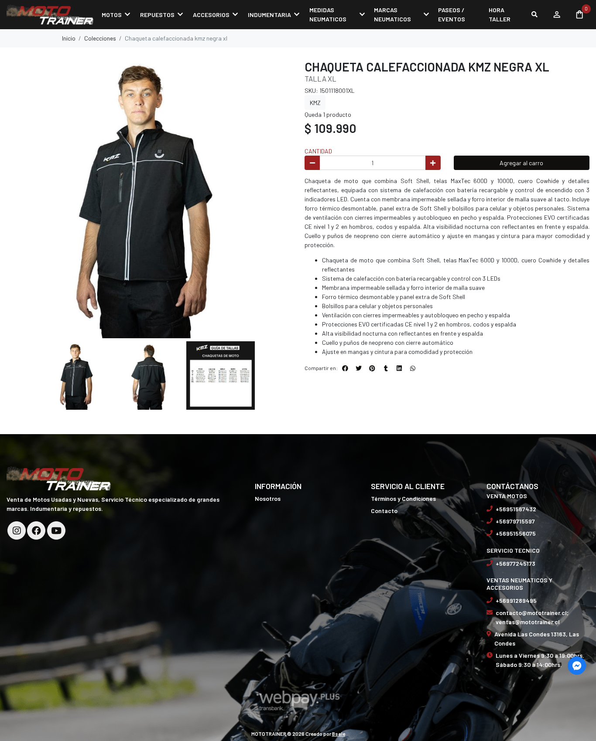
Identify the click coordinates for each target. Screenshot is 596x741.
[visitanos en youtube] (56, 530)
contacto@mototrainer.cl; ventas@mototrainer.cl (532, 617)
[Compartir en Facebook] (345, 368)
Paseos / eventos (451, 14)
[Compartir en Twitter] (359, 368)
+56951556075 (516, 533)
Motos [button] (112, 14)
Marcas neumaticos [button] (392, 14)
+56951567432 (516, 509)
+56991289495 (516, 600)
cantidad (318, 151)
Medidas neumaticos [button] (327, 14)
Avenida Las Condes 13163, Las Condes (536, 638)
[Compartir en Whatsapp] (413, 368)
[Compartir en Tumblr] (386, 368)
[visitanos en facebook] (36, 530)
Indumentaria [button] (269, 14)
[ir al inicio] (59, 478)
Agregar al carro (521, 163)
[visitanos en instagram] (16, 530)
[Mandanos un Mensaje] (577, 665)
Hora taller (499, 14)
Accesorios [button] (211, 14)
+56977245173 (515, 563)
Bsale (338, 734)
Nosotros (268, 498)
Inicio (68, 38)
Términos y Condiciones (403, 498)
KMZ (315, 102)
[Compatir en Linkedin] (399, 368)
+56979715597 (515, 521)
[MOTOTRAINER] (50, 14)
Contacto (384, 510)
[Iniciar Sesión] (556, 14)
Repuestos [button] (157, 14)
